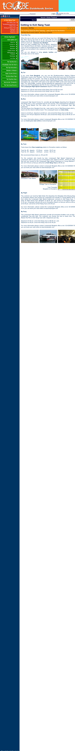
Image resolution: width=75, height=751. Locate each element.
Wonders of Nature (11, 70)
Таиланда (12, 56)
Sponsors (12, 48)
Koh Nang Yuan (11, 22)
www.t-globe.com (12, 39)
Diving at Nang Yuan (10, 28)
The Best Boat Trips (11, 76)
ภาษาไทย (12, 58)
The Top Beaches (12, 61)
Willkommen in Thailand (11, 53)
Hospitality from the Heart (9, 64)
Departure (13, 32)
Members (12, 46)
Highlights (13, 30)
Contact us (12, 44)
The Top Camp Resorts (10, 85)
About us (12, 42)
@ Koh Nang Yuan (9, 20)
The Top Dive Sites (12, 79)
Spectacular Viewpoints (10, 82)
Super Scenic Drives (11, 73)
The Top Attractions (11, 67)
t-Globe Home (11, 50)
